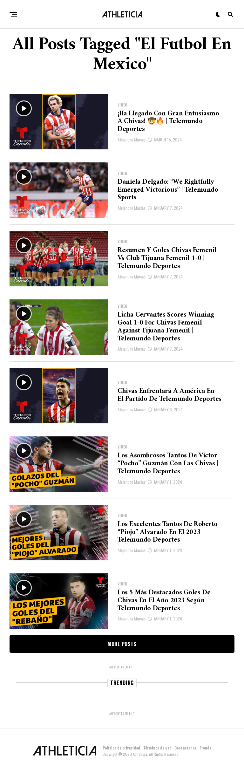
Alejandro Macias (132, 139)
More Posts (121, 644)
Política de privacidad (121, 747)
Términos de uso (157, 747)
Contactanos (185, 747)
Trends (205, 747)
